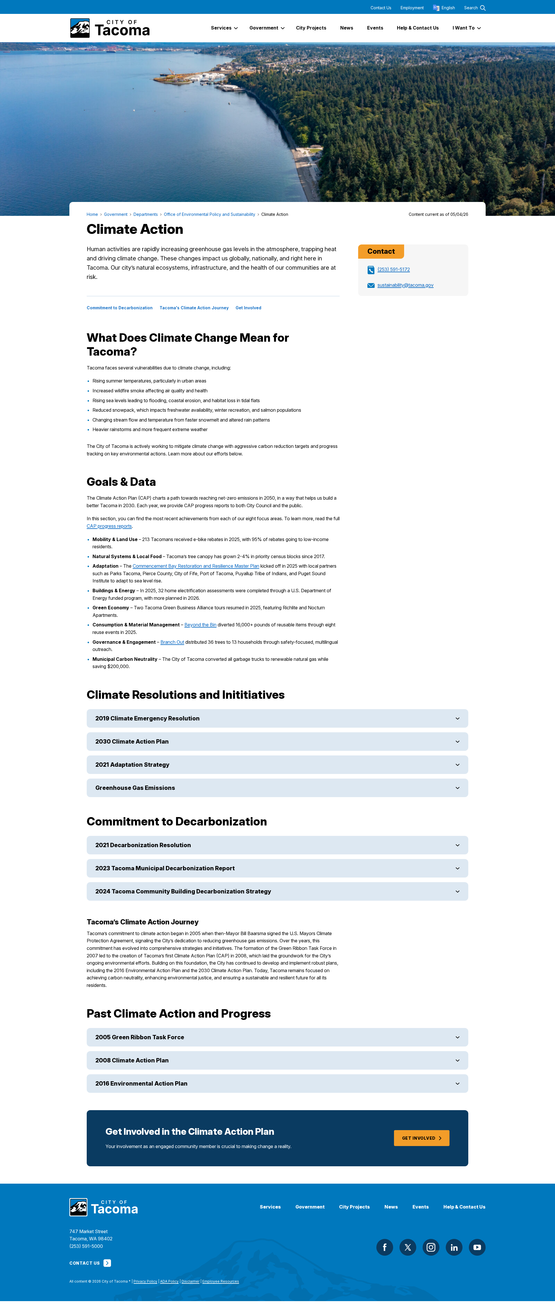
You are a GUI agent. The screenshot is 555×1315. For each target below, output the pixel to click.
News (391, 1207)
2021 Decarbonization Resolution (143, 845)
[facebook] (384, 1247)
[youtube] (477, 1247)
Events (420, 1207)
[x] (407, 1247)
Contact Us (381, 7)
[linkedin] (454, 1247)
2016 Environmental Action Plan (141, 1083)
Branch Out (172, 642)
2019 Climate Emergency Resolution (147, 718)
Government (310, 1207)
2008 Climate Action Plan (132, 1060)
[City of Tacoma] (109, 28)
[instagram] (431, 1247)
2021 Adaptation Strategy (132, 764)
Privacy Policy (145, 1281)
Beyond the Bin (200, 625)
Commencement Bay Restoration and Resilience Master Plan (196, 566)
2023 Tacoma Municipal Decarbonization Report (165, 868)
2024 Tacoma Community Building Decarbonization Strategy (183, 891)
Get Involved (248, 308)
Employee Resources (220, 1281)
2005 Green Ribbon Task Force (139, 1037)
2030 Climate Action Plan (132, 741)
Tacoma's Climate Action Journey (194, 308)
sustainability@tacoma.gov (406, 285)
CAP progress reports (109, 526)
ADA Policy (169, 1281)
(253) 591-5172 (394, 269)
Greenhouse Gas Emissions (135, 787)
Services (270, 1207)
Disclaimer (190, 1281)
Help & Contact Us (464, 1207)
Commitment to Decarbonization (120, 308)
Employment (412, 7)
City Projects (354, 1207)
